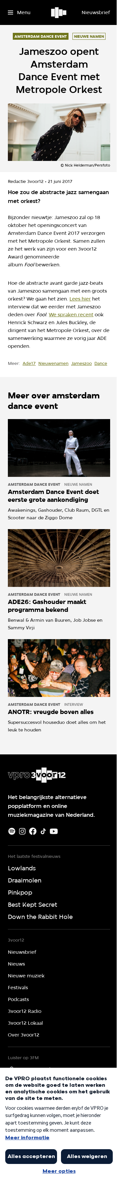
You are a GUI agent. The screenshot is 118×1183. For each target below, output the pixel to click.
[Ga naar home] (59, 12)
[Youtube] (54, 831)
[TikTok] (43, 831)
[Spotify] (12, 831)
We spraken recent (71, 315)
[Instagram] (22, 831)
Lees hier (80, 299)
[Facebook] (33, 831)
